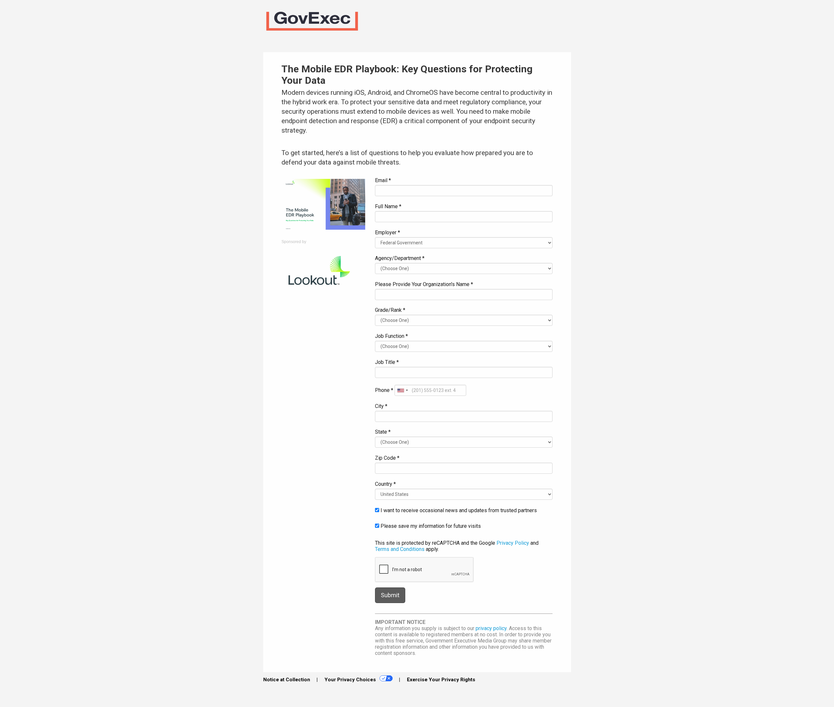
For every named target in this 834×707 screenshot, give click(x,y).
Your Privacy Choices (350, 680)
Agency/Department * (399, 258)
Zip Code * (387, 458)
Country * (385, 484)
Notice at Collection (286, 680)
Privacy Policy (512, 543)
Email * (383, 180)
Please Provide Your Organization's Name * (424, 284)
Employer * (387, 232)
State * (383, 432)
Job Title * (387, 362)
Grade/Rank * (390, 310)
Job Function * (391, 336)
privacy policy (491, 628)
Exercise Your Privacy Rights (441, 680)
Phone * (384, 390)
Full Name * (388, 206)
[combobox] (402, 390)
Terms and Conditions (399, 549)
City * (381, 406)
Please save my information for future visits (430, 526)
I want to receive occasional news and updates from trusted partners (458, 510)
